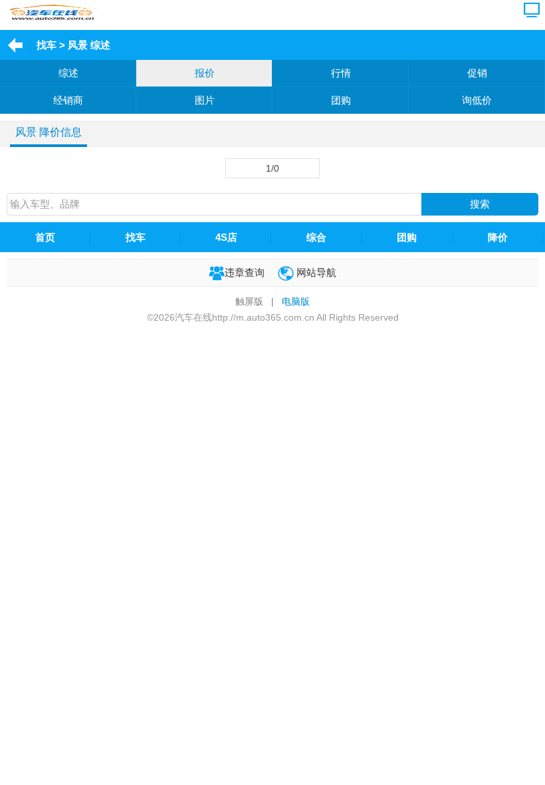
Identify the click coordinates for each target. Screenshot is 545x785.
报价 (205, 72)
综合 (316, 237)
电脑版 (296, 301)
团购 (341, 100)
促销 (477, 72)
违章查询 (245, 272)
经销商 (68, 100)
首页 (45, 237)
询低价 (477, 100)
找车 (46, 45)
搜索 (480, 204)
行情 (341, 72)
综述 (68, 72)
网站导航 (315, 272)
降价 (498, 237)
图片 (205, 100)
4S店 (226, 237)
